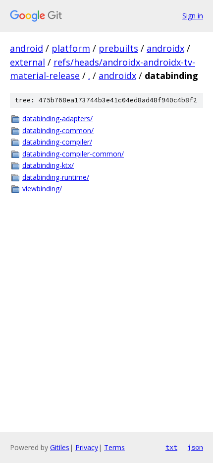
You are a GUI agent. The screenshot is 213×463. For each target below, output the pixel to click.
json (195, 447)
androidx (165, 48)
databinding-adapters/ (57, 118)
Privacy (86, 447)
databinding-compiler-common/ (73, 153)
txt (171, 447)
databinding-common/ (58, 130)
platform (71, 48)
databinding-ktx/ (48, 165)
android (26, 48)
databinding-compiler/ (57, 142)
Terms (114, 447)
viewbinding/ (42, 188)
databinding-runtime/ (55, 177)
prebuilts (118, 48)
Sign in (192, 15)
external (27, 62)
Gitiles (59, 447)
